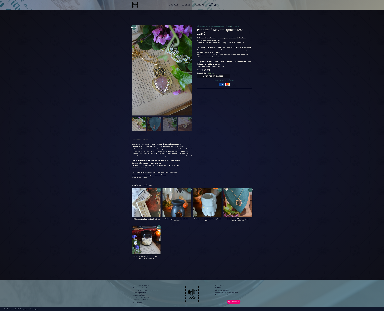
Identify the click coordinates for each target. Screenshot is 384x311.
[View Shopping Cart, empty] (210, 5)
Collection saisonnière (141, 297)
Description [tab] (136, 139)
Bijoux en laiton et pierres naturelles (210, 26)
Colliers (227, 26)
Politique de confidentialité (225, 295)
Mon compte (219, 285)
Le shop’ (186, 5)
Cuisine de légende (140, 288)
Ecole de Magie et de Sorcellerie (145, 290)
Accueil (173, 5)
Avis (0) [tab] (145, 139)
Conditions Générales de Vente (226, 292)
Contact (199, 5)
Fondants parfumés (140, 300)
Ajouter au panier (213, 76)
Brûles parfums (139, 295)
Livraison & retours (222, 290)
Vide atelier (235, 26)
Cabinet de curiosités (141, 286)
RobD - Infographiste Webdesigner (26, 309)
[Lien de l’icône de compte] (215, 5)
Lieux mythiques (139, 293)
